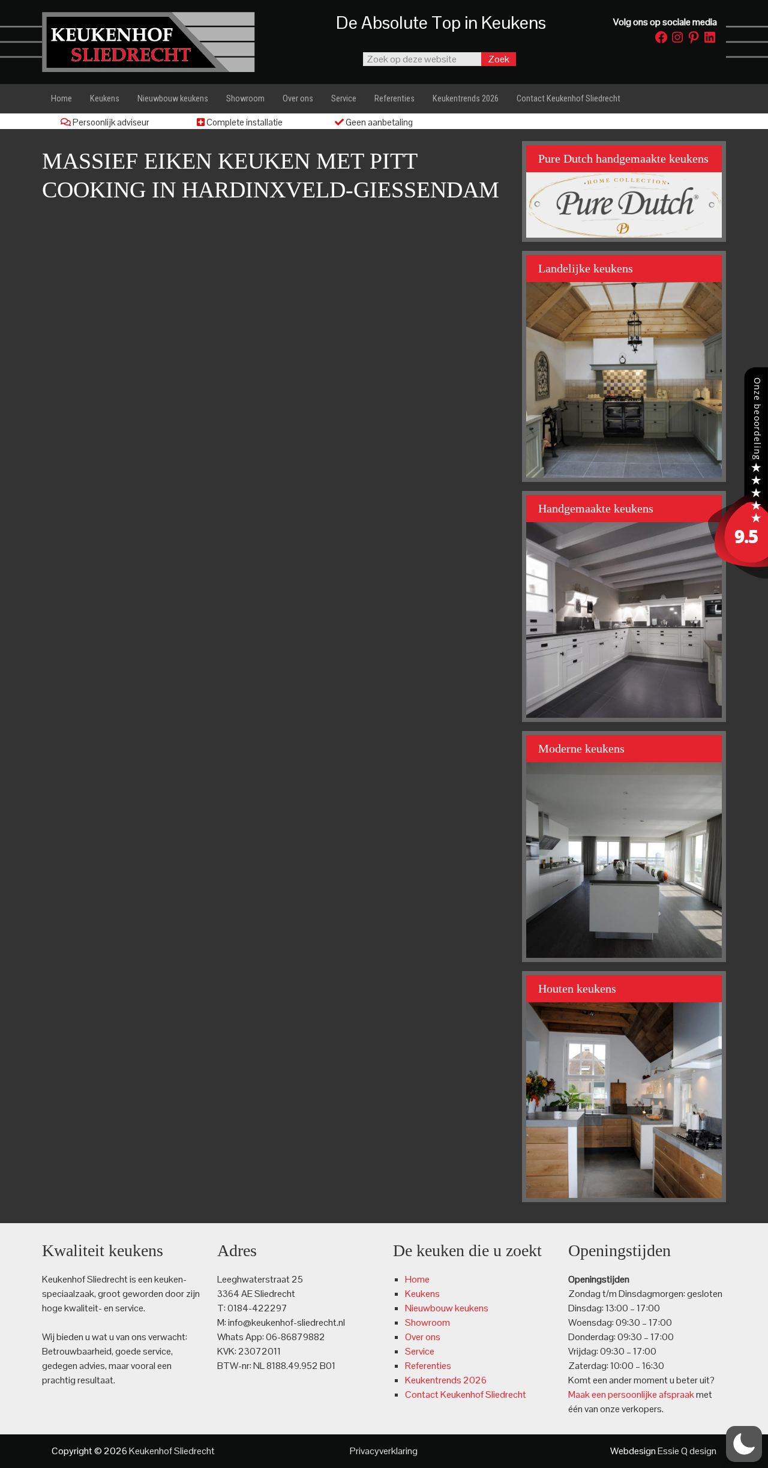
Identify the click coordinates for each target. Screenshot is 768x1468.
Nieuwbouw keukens (446, 1308)
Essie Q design (687, 1451)
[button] (744, 1444)
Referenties (428, 1365)
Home (417, 1279)
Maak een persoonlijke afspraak (631, 1394)
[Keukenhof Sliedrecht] (738, 575)
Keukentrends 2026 (446, 1380)
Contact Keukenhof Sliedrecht (465, 1394)
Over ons (422, 1337)
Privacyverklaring (384, 1451)
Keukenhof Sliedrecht (162, 42)
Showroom (427, 1322)
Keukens (422, 1293)
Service (419, 1351)
